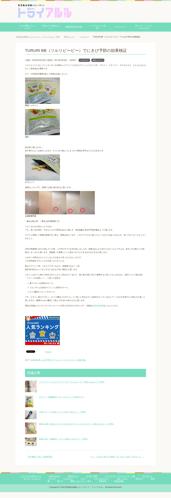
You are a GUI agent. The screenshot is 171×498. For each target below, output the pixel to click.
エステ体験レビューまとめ (27, 27)
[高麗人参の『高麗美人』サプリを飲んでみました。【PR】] (31, 444)
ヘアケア (52, 479)
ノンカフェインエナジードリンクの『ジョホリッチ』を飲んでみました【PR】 (72, 382)
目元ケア (139, 479)
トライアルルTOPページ (30, 476)
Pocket (48, 352)
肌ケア (60, 481)
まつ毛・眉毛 (91, 476)
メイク (83, 479)
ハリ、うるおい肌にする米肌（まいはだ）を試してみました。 (117, 457)
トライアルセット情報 (97, 27)
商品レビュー (98, 60)
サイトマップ (120, 27)
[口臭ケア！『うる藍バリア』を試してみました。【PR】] (31, 417)
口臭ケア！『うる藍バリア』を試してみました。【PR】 (62, 412)
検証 (84, 360)
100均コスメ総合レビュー (51, 27)
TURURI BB (35, 360)
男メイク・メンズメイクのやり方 (143, 27)
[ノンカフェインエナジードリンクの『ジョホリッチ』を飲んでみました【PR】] (31, 390)
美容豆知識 (118, 481)
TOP (39, 37)
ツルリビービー (70, 360)
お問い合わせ (54, 476)
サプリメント (57, 360)
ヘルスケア (84, 60)
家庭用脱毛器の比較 (73, 27)
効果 (79, 360)
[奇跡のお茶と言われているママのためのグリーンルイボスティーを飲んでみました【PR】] (31, 432)
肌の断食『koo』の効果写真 (40, 457)
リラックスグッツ (101, 479)
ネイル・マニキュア (32, 479)
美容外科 (102, 481)
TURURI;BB (98, 306)
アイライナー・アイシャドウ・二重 (120, 476)
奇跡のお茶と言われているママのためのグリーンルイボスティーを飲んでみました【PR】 (76, 424)
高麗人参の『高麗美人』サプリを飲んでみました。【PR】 (63, 439)
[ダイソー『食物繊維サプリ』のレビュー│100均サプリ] (29, 405)
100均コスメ (73, 476)
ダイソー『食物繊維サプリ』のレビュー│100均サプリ (61, 397)
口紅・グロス (122, 479)
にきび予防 (46, 360)
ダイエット (147, 476)
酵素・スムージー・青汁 (81, 481)
